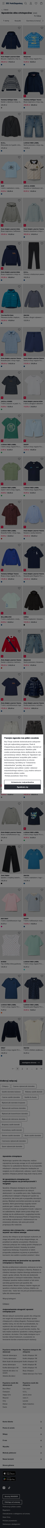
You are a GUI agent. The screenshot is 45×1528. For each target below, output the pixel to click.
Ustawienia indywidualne (22, 782)
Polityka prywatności (12, 776)
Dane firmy (23, 776)
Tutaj (26, 770)
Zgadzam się (22, 787)
